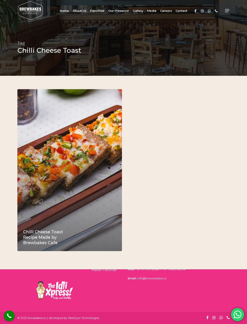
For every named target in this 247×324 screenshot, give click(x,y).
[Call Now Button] (9, 315)
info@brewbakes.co (152, 278)
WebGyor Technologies (83, 318)
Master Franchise (104, 270)
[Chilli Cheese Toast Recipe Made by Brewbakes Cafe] (69, 170)
